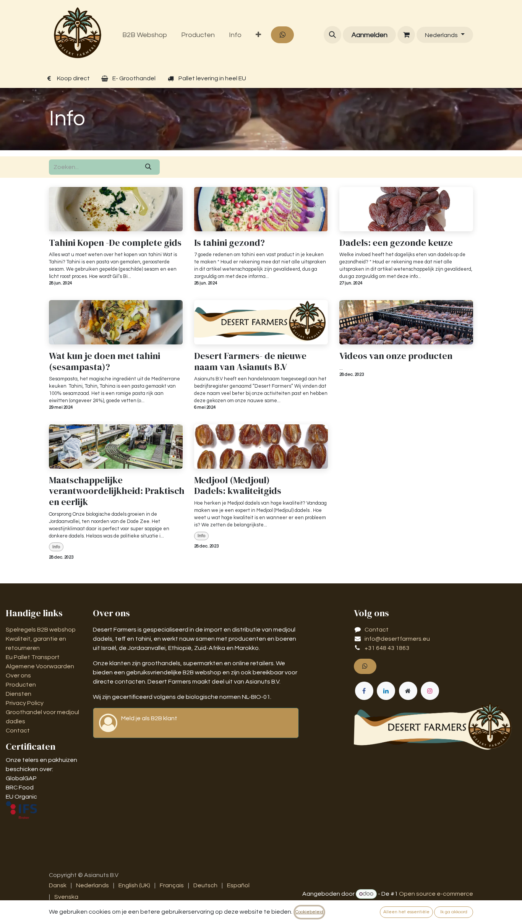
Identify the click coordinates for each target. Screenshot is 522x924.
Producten (21, 685)
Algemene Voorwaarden (40, 666)
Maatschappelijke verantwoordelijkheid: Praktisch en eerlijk (116, 491)
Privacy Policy (25, 703)
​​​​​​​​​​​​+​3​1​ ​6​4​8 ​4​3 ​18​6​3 (387, 648)
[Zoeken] (148, 167)
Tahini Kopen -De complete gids (115, 242)
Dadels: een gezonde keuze (396, 242)
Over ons (18, 675)
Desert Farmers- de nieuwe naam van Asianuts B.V (250, 362)
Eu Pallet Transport (33, 657)
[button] (332, 35)
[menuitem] (144, 35)
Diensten (18, 694)
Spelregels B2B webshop (41, 630)
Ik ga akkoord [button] (453, 911)
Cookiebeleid (309, 911)
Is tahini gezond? (229, 242)
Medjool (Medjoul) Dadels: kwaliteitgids (237, 486)
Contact (18, 731)
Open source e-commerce (436, 894)
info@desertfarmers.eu (397, 639)
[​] (406, 35)
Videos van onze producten (395, 356)
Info (56, 546)
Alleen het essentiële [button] (406, 911)
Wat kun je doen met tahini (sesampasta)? (104, 362)
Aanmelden (369, 35)
